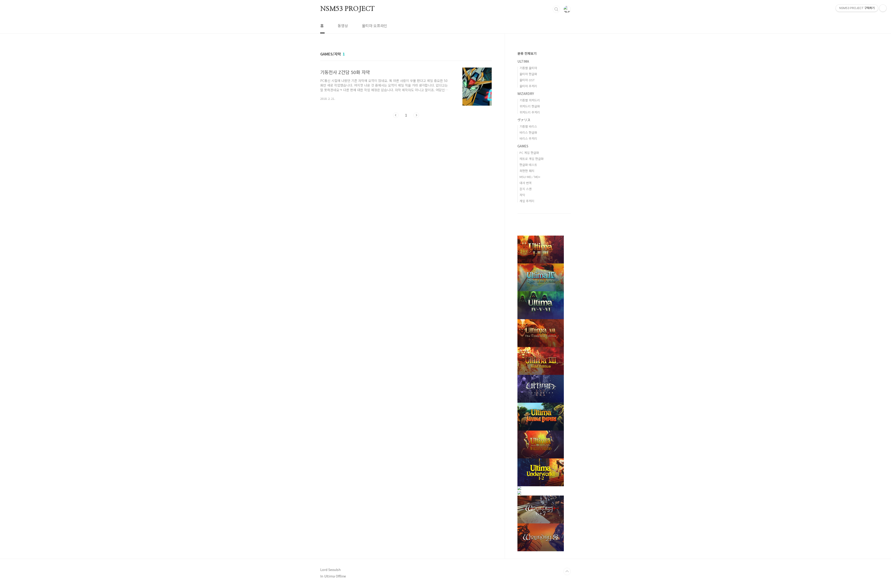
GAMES (522, 146)
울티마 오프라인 (374, 25)
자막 (522, 195)
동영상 (343, 25)
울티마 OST (527, 80)
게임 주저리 (527, 201)
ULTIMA (523, 61)
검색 (556, 9)
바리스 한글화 (528, 132)
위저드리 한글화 (530, 106)
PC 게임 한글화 (529, 152)
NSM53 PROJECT (347, 9)
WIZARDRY (525, 93)
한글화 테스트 (528, 164)
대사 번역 (526, 183)
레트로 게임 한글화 (532, 158)
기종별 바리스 (528, 126)
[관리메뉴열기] (882, 8)
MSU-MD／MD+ (530, 177)
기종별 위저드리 (530, 100)
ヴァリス (523, 119)
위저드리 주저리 (530, 112)
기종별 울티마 (528, 68)
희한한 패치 (527, 171)
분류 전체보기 (526, 53)
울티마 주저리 (528, 86)
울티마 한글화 (528, 74)
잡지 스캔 (526, 189)
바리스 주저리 (528, 138)
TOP (567, 571)
